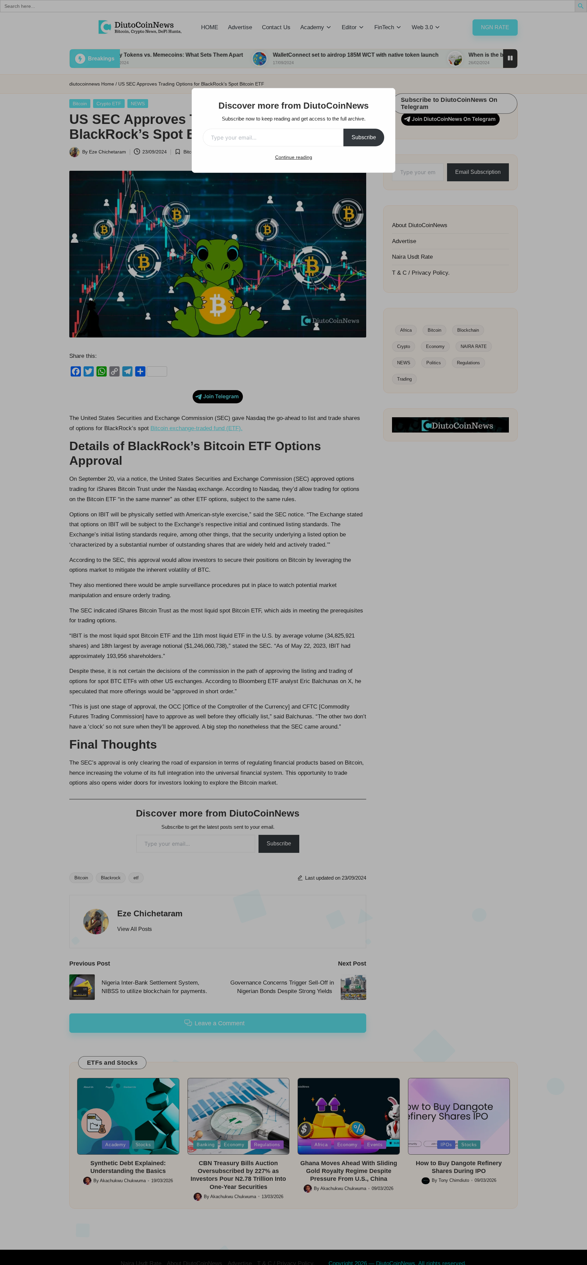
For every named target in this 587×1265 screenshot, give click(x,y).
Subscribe (364, 137)
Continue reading (293, 157)
